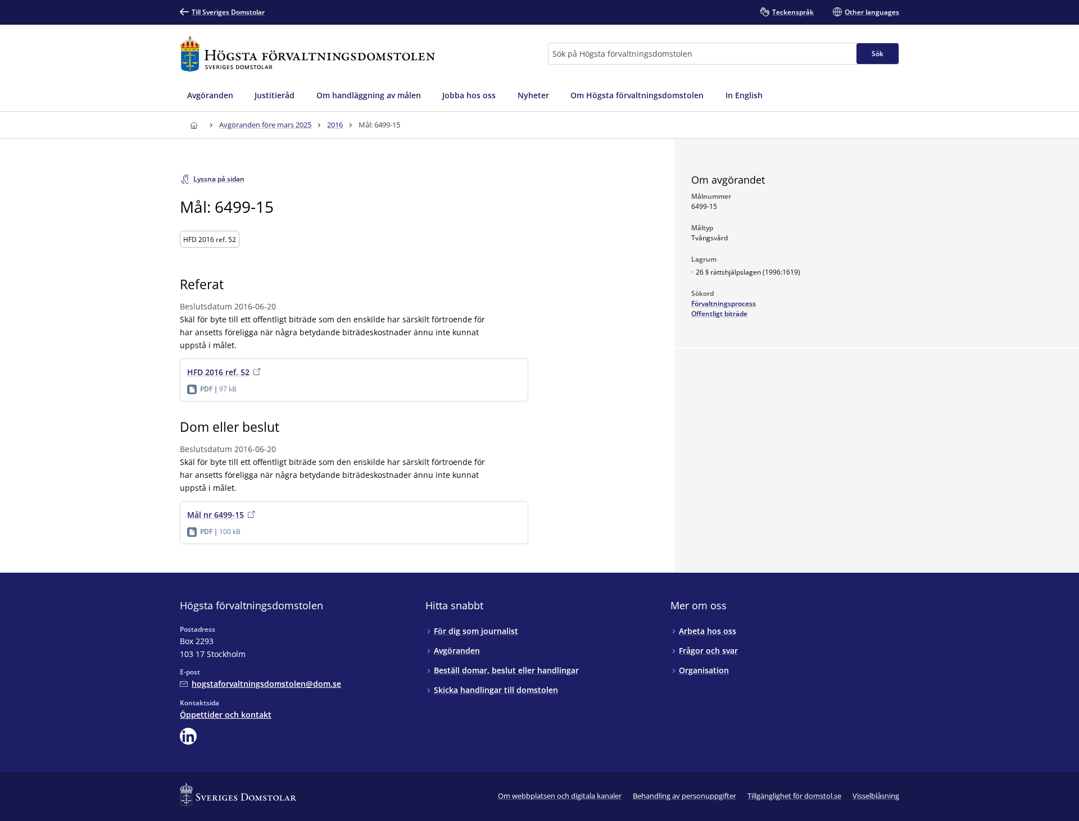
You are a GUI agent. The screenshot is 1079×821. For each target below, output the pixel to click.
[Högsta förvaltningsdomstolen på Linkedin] (188, 736)
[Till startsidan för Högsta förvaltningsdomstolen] (307, 53)
